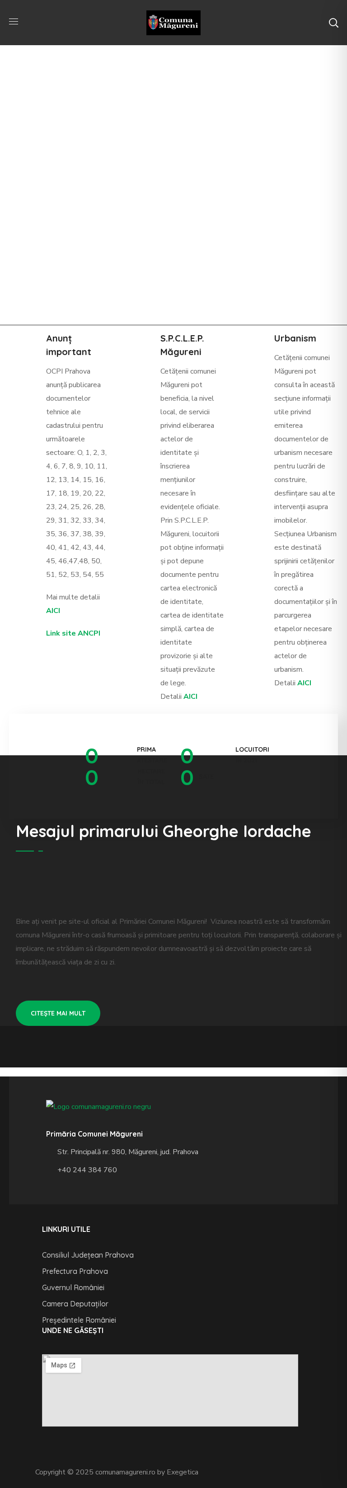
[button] (333, 22)
